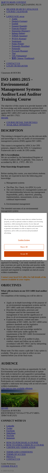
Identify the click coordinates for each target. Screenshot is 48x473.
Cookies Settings (24, 240)
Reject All (24, 247)
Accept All (24, 254)
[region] (24, 236)
